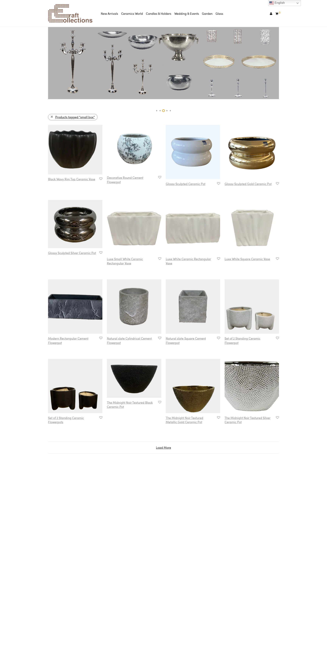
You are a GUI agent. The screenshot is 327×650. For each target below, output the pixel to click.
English (279, 2)
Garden (207, 14)
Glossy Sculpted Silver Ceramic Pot (72, 253)
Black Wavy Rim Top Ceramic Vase (71, 179)
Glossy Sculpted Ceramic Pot (185, 184)
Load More (163, 448)
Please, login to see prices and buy (70, 189)
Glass (219, 14)
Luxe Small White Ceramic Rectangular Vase (125, 261)
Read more (54, 184)
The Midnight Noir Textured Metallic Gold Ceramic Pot (184, 420)
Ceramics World (132, 14)
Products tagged (75, 117)
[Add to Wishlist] (100, 178)
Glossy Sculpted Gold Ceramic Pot (248, 184)
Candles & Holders (158, 14)
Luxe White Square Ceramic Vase (247, 259)
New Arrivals (109, 14)
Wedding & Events (186, 14)
